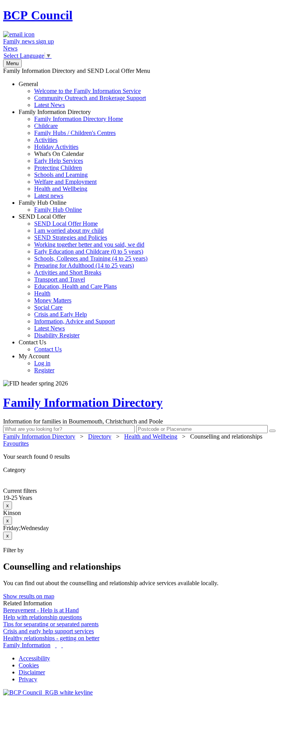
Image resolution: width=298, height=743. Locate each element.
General (82, 94)
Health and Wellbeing (60, 188)
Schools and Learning (61, 174)
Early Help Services (58, 160)
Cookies (29, 665)
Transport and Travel (59, 279)
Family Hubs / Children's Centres (75, 133)
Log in (42, 363)
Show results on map (28, 596)
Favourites (16, 443)
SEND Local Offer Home (66, 223)
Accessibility (34, 658)
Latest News (49, 105)
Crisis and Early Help (60, 314)
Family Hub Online (50, 206)
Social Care (48, 307)
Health (42, 293)
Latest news (48, 195)
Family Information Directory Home (78, 119)
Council (38, 15)
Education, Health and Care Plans (75, 286)
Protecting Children (58, 167)
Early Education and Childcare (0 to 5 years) (88, 251)
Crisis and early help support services (48, 631)
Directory (99, 436)
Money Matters (52, 300)
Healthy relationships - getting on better (51, 638)
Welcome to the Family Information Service (87, 91)
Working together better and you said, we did (89, 244)
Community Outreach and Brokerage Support (90, 98)
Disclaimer (32, 672)
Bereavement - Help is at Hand (41, 610)
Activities (45, 140)
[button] (149, 456)
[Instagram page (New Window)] (62, 645)
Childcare (46, 126)
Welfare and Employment (65, 181)
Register (44, 370)
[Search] (272, 431)
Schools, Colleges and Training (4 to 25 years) (90, 258)
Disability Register (57, 335)
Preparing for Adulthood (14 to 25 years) (84, 265)
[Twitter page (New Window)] (56, 645)
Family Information (26, 645)
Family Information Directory (71, 154)
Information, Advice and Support (74, 321)
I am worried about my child (69, 230)
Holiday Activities (56, 146)
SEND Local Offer (83, 276)
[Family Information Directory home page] (48, 692)
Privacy (28, 679)
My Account (36, 363)
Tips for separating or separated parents (51, 624)
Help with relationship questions (42, 617)
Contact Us (40, 345)
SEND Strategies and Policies (70, 237)
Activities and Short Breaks (67, 272)
